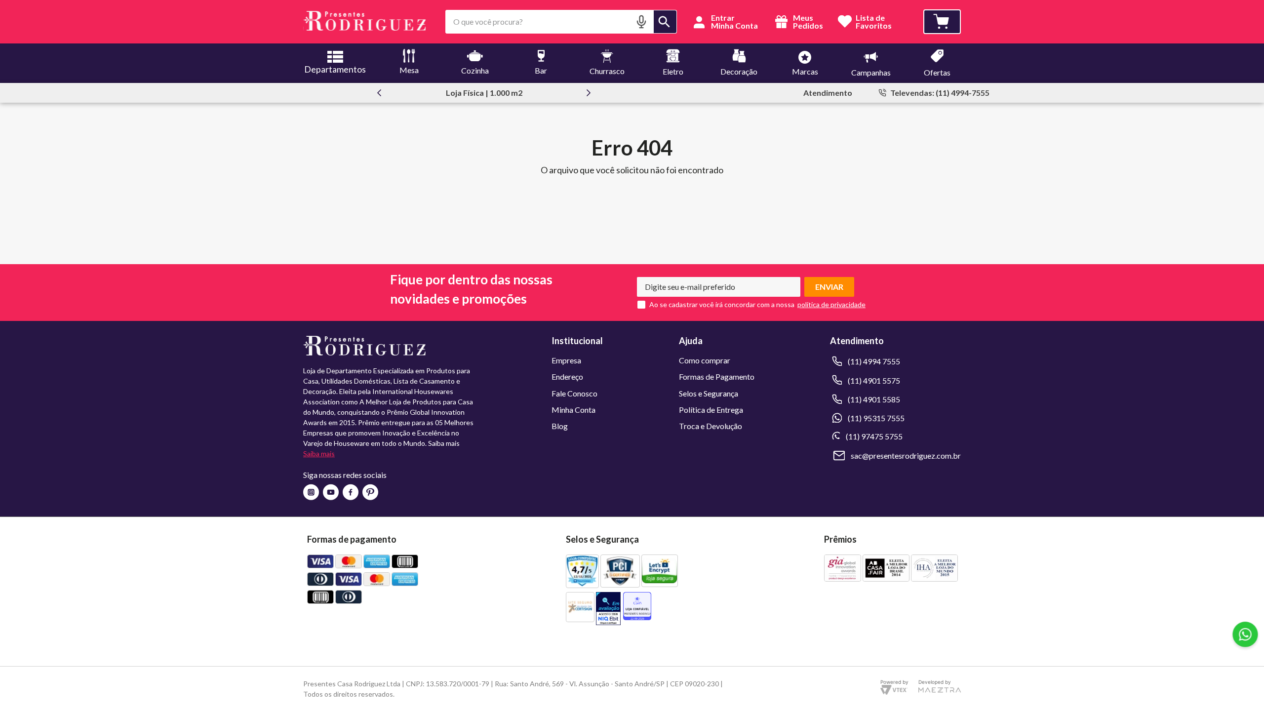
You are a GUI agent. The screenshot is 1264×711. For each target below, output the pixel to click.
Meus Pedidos (807, 22)
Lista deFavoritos (874, 22)
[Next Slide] (588, 93)
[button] (641, 21)
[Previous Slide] (379, 93)
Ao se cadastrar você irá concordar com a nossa (721, 305)
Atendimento (827, 92)
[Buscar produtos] (665, 22)
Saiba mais (319, 453)
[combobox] (561, 22)
